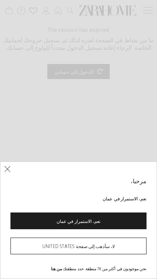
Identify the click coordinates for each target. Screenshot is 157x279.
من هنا (56, 268)
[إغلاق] (7, 169)
